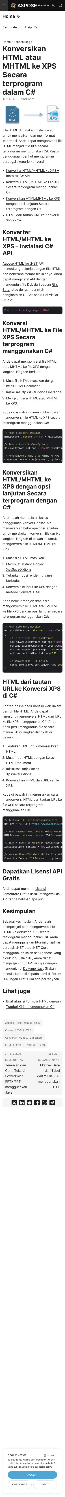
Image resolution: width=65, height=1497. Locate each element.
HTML (7, 146)
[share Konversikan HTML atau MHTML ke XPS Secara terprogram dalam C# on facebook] (37, 1103)
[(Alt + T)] (18, 16)
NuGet (28, 295)
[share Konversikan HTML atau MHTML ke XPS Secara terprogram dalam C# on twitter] (14, 1103)
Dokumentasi (33, 968)
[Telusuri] (60, 5)
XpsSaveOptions (34, 392)
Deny (45, 1484)
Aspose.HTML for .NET (20, 263)
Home (9, 16)
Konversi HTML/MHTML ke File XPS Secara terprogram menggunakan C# (33, 187)
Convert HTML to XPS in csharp (24, 1037)
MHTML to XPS (36, 1045)
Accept (32, 1474)
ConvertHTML (30, 592)
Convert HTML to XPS (18, 1030)
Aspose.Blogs (23, 42)
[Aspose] (23, 5)
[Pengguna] (53, 5)
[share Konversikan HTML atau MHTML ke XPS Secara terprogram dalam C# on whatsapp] (44, 1103)
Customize (19, 1484)
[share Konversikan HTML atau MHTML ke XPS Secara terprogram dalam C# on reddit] (29, 1103)
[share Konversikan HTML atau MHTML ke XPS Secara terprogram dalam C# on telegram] (52, 1103)
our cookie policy (43, 1467)
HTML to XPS (13, 1045)
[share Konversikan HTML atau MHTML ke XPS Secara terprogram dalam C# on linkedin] (22, 1103)
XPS (34, 146)
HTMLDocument (27, 386)
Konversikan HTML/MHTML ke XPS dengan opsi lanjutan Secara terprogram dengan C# (33, 204)
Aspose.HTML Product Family (22, 1022)
